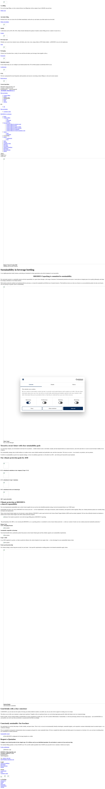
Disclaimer (5, 148)
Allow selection (52, 408)
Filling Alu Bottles (5, 21)
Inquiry (5, 99)
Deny (32, 408)
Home (4, 116)
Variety (5, 96)
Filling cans (3, 10)
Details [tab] (52, 384)
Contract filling (6, 95)
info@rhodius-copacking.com (7, 759)
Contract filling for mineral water (13, 124)
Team (4, 100)
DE (4, 106)
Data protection (6, 149)
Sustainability (4, 785)
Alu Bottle (8, 120)
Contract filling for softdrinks (12, 129)
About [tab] (74, 384)
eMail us (13, 90)
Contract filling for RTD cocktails (13, 128)
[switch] (44, 403)
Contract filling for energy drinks (13, 126)
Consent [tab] (31, 384)
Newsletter (5, 146)
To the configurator (5, 747)
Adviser (5, 101)
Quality (2, 33)
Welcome (5, 144)
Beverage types (6, 123)
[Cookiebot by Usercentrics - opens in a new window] (77, 380)
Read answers (4, 78)
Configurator (3, 67)
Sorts (2, 44)
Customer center (7, 111)
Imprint (5, 151)
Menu (2, 153)
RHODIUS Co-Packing (6, 114)
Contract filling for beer (11, 125)
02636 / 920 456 (6, 758)
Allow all (73, 408)
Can (7, 119)
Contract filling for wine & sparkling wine (15, 130)
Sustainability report (5, 733)
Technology (3, 780)
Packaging (3, 55)
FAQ (7, 139)
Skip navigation (4, 93)
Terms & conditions (7, 147)
